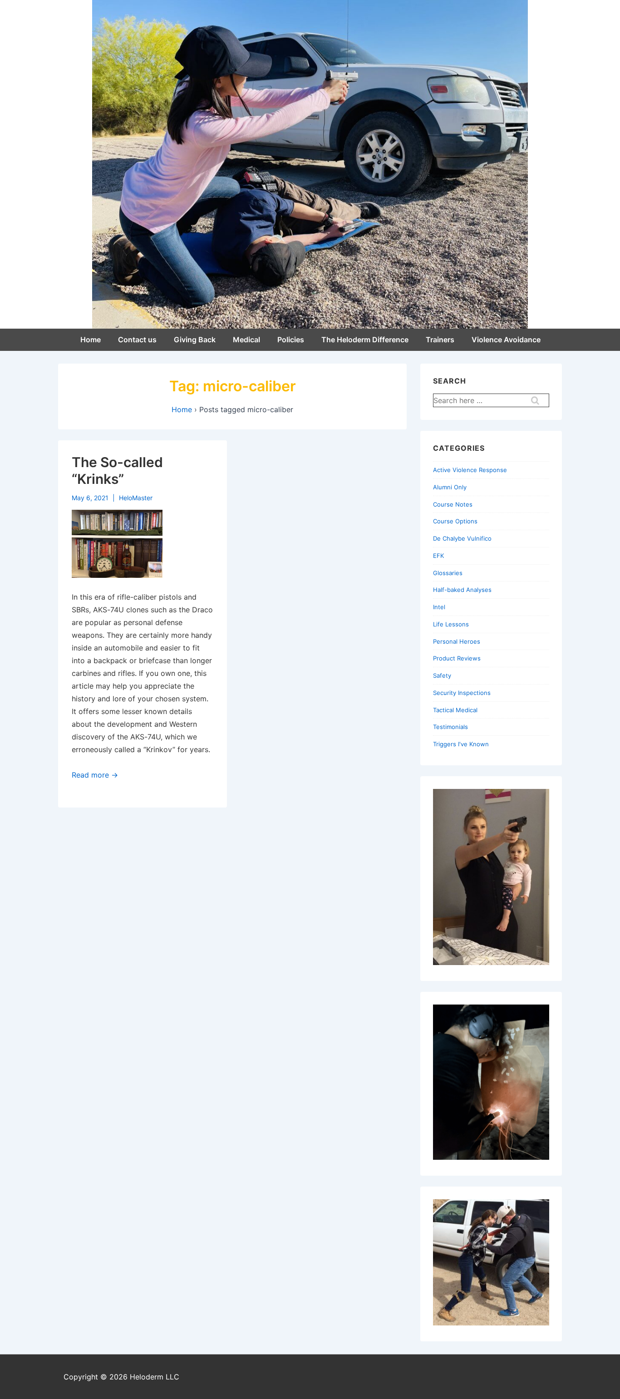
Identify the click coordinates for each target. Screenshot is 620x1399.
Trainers (440, 339)
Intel (439, 607)
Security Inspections (462, 692)
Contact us (137, 339)
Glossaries (448, 572)
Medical (246, 339)
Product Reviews (457, 658)
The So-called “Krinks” (117, 471)
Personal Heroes (456, 641)
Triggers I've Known (461, 744)
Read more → (95, 774)
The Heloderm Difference (364, 339)
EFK (438, 555)
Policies (290, 339)
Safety (442, 675)
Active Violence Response (470, 469)
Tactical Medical (455, 710)
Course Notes (452, 504)
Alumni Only (450, 487)
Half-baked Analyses (462, 589)
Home (90, 339)
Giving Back (195, 339)
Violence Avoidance (506, 339)
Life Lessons (451, 624)
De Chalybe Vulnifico (462, 538)
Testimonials (450, 726)
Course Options (455, 521)
